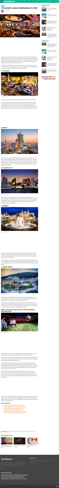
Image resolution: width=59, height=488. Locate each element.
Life (44, 1)
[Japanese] (43, 78)
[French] (49, 76)
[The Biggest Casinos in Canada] (32, 444)
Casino (21, 431)
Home (18, 1)
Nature (26, 1)
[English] (47, 76)
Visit (9, 432)
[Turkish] (54, 78)
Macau (2, 432)
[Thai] (52, 78)
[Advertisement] (19, 48)
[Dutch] (45, 76)
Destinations (26, 431)
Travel (31, 1)
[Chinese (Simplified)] (43, 76)
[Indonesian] (52, 76)
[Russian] (47, 78)
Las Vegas (34, 431)
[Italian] (54, 76)
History (40, 1)
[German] (51, 76)
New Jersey (34, 197)
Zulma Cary (8, 10)
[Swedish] (51, 78)
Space (35, 1)
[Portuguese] (45, 78)
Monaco (6, 432)
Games (30, 431)
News (22, 1)
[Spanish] (49, 78)
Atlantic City (11, 431)
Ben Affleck (18, 106)
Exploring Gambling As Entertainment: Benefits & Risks (6, 446)
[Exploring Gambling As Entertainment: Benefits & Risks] (7, 444)
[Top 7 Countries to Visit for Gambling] (19, 444)
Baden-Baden (16, 431)
